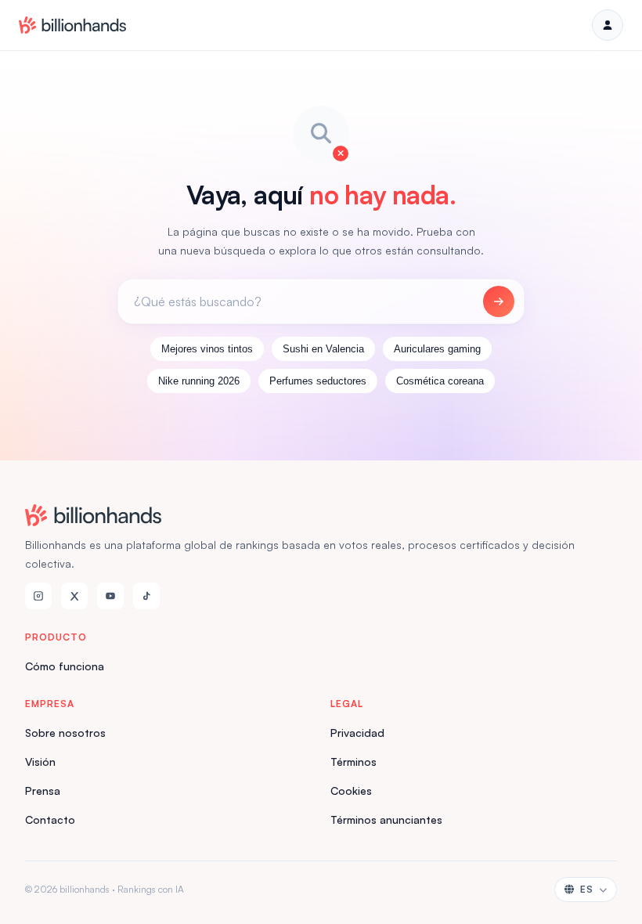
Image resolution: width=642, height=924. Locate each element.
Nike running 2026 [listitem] (199, 381)
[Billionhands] (72, 25)
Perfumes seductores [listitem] (317, 381)
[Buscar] (498, 301)
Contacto (50, 819)
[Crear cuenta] (607, 25)
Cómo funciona (64, 666)
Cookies (351, 790)
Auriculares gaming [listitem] (437, 349)
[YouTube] (110, 596)
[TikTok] (146, 596)
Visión (40, 761)
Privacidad (357, 732)
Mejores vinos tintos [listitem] (207, 349)
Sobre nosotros (65, 732)
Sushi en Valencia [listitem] (323, 349)
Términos (353, 761)
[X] (74, 596)
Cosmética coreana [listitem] (440, 381)
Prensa (42, 790)
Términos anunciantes (386, 819)
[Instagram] (38, 596)
